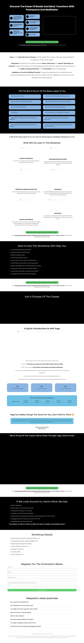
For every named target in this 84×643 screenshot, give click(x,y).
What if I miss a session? (17, 616)
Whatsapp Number (12, 577)
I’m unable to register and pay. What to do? (23, 622)
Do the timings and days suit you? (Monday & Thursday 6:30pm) (21, 582)
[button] (8, 424)
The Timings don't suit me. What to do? (21, 605)
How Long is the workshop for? (19, 602)
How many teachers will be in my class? (21, 619)
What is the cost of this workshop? (20, 612)
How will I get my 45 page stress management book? (25, 626)
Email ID (9, 572)
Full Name (10, 566)
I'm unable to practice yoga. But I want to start (24, 609)
